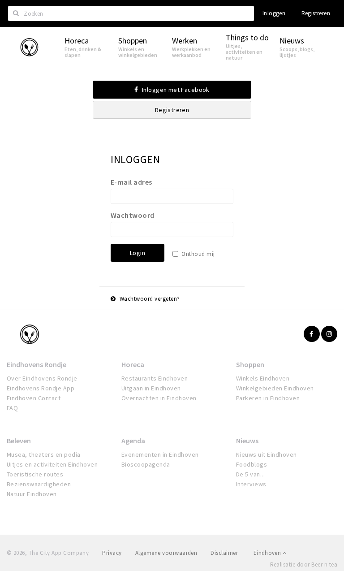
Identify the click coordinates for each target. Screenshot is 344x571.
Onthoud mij (198, 254)
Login (137, 253)
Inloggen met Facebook (175, 90)
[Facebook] (312, 334)
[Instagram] (329, 334)
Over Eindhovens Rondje (42, 378)
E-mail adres (131, 181)
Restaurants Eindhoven (154, 378)
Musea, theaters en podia (44, 454)
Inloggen (273, 13)
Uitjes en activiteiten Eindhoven (52, 464)
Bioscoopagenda (145, 464)
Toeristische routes (35, 474)
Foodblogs (251, 464)
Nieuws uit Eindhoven (266, 454)
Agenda (133, 440)
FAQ (12, 408)
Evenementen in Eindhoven (160, 454)
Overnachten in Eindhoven (159, 398)
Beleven (19, 440)
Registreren (315, 13)
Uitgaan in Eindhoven (151, 388)
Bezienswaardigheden (39, 484)
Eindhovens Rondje (36, 364)
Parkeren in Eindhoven (268, 398)
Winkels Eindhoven (262, 378)
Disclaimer (224, 553)
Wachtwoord (133, 215)
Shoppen (250, 364)
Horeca (132, 364)
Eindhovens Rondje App (40, 388)
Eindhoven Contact (33, 398)
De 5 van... (250, 474)
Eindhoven (268, 553)
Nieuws (247, 440)
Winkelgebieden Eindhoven (275, 388)
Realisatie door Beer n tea (303, 564)
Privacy (111, 553)
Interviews (251, 484)
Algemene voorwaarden (166, 553)
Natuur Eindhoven (32, 494)
